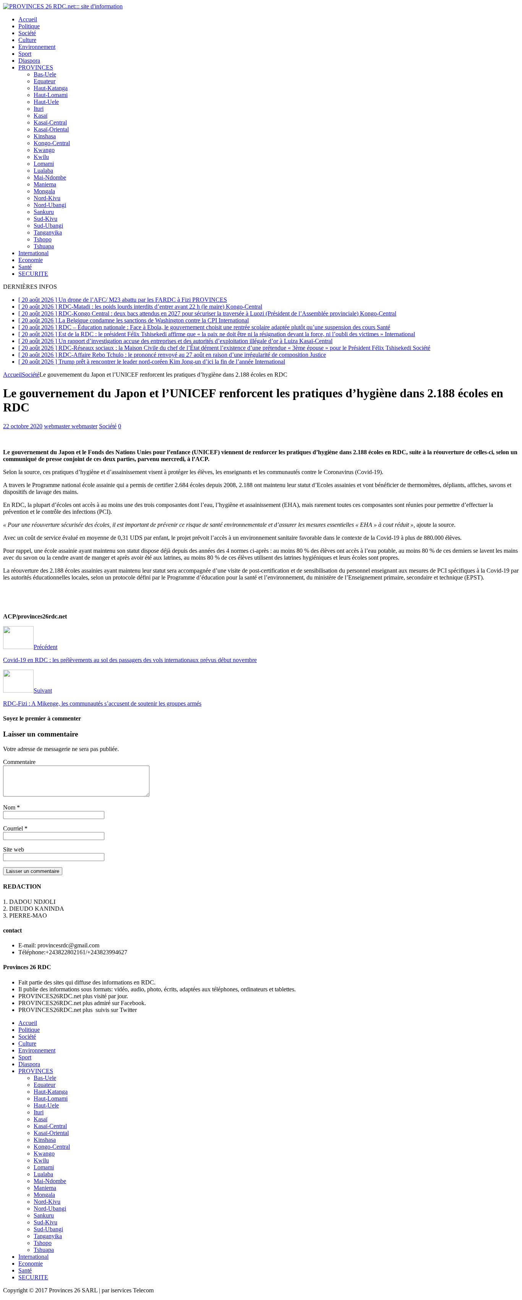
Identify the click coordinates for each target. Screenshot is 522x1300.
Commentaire (19, 762)
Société (27, 33)
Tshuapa (44, 246)
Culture (27, 40)
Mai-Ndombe (50, 177)
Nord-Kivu (47, 198)
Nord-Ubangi (50, 205)
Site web (13, 849)
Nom (10, 807)
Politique (29, 26)
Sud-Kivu (45, 218)
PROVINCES (35, 67)
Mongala (44, 191)
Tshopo (43, 239)
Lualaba (43, 170)
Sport (24, 53)
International (33, 253)
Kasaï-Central (50, 122)
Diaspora (29, 60)
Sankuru (44, 212)
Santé (25, 267)
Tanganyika (48, 232)
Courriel (13, 828)
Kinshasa (45, 136)
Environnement (36, 47)
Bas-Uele (45, 74)
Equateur (44, 81)
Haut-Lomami (51, 95)
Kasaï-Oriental (51, 129)
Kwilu (41, 157)
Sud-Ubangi (48, 225)
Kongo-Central (52, 143)
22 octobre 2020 (22, 426)
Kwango (44, 150)
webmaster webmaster (70, 426)
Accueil (27, 19)
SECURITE (33, 273)
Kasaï (40, 115)
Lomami (44, 163)
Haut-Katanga (51, 88)
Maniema (45, 184)
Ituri (39, 108)
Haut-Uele (46, 102)
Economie (30, 260)
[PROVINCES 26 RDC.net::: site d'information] (63, 6)
